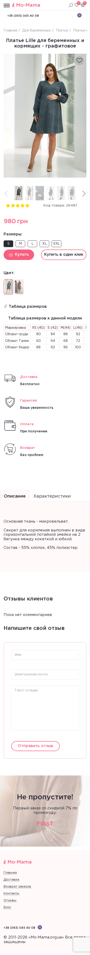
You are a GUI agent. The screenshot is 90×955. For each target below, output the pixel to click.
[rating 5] (27, 205)
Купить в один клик (63, 254)
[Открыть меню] (7, 6)
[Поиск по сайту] (70, 5)
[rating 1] (8, 205)
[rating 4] (22, 205)
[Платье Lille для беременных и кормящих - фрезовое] (19, 287)
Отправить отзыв (35, 746)
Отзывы (10, 900)
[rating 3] (17, 205)
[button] (84, 194)
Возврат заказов (17, 886)
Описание (15, 496)
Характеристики (52, 496)
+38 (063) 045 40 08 (23, 16)
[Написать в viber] (79, 15)
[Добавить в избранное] (79, 60)
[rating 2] (12, 205)
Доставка (11, 879)
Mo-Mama (28, 5)
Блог (7, 907)
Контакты (11, 893)
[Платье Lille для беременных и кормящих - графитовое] (45, 116)
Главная (10, 872)
